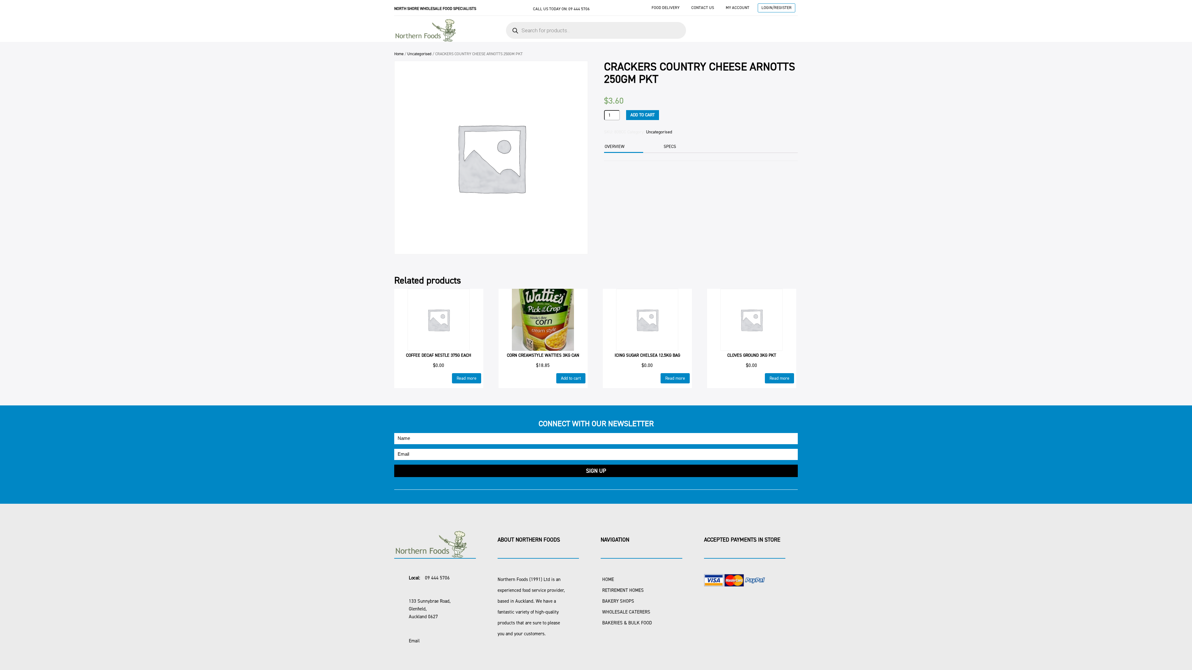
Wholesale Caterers (626, 612)
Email (414, 641)
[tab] (623, 147)
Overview (615, 147)
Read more (466, 378)
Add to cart (642, 115)
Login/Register (776, 7)
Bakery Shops (618, 601)
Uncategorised (419, 53)
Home (399, 53)
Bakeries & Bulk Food (627, 623)
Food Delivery (666, 7)
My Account (737, 7)
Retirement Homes (623, 590)
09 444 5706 (579, 8)
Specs (670, 147)
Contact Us (702, 7)
